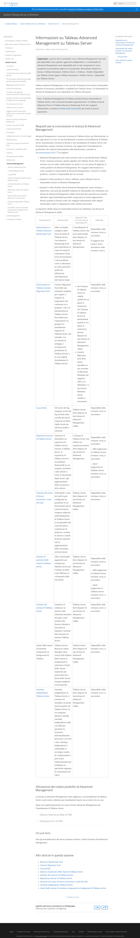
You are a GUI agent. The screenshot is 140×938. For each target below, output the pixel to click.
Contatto (81, 932)
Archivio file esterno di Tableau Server (44, 607)
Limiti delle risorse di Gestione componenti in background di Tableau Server (73, 888)
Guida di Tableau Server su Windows (33, 24)
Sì (96, 907)
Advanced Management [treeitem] (14, 164)
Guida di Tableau (11, 24)
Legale (11, 932)
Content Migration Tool (50, 865)
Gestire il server (54, 24)
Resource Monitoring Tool (51, 862)
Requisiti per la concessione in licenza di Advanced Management (125, 42)
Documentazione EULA (46, 153)
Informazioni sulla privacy (42, 932)
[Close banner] (137, 9)
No (104, 907)
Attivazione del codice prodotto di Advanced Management (124, 51)
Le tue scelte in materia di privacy (116, 932)
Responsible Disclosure (60, 932)
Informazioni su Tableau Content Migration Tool (43, 288)
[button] (37, 815)
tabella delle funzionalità (70, 108)
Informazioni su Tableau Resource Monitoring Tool (44, 230)
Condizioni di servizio (23, 932)
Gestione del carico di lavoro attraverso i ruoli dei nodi (64, 882)
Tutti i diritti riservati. (41, 936)
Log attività (41, 408)
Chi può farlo (122, 57)
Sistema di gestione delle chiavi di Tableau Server (61, 872)
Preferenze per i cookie (95, 932)
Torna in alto (73, 897)
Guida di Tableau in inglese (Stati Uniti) (86, 9)
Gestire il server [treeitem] (11, 62)
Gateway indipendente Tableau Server (42, 692)
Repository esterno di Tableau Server (56, 878)
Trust (73, 932)
